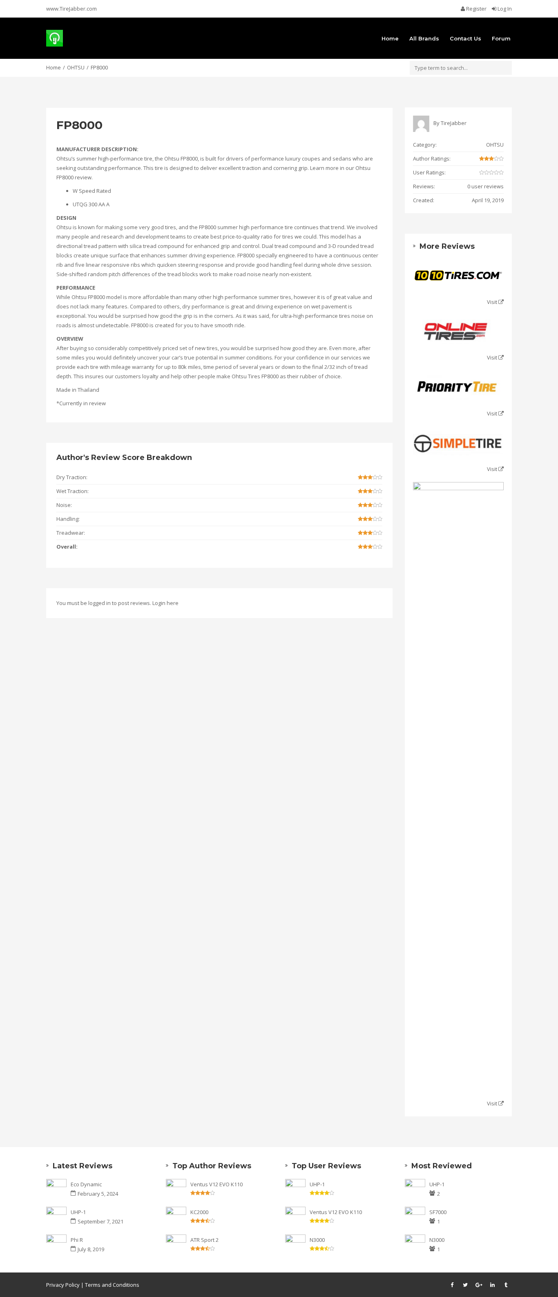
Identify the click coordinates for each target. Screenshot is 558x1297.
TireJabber (453, 123)
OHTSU (76, 67)
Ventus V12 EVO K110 (216, 1184)
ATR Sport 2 (204, 1239)
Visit (492, 302)
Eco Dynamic (86, 1184)
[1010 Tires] (458, 276)
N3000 (317, 1239)
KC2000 (199, 1212)
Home (390, 38)
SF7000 (437, 1212)
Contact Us (465, 38)
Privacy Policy (63, 1284)
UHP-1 (78, 1212)
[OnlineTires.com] (458, 332)
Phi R (77, 1239)
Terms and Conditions (112, 1284)
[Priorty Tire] (458, 387)
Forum (501, 38)
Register (476, 8)
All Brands (424, 38)
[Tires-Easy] (458, 788)
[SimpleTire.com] (458, 443)
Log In (504, 8)
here (173, 603)
